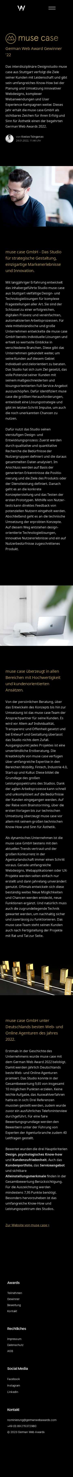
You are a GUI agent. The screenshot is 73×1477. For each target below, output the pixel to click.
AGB (10, 1351)
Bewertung (14, 1305)
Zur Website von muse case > (27, 1225)
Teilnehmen (14, 1293)
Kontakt (12, 1311)
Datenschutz (15, 1345)
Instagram (13, 1385)
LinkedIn (12, 1392)
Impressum (14, 1339)
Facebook (13, 1379)
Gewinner (13, 1299)
